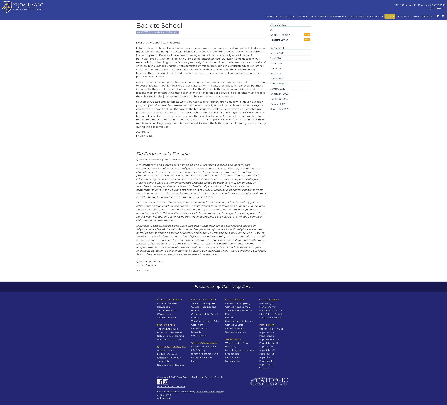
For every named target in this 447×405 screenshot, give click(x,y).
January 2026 (277, 88)
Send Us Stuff (164, 395)
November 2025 (279, 98)
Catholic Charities (166, 317)
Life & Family (198, 350)
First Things (266, 303)
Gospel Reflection (280, 34)
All (271, 29)
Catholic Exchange (235, 332)
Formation (337, 16)
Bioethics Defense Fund (204, 353)
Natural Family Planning (170, 335)
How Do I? (286, 16)
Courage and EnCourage (171, 364)
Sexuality (196, 332)
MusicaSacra (232, 353)
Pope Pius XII (266, 353)
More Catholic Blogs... (271, 317)
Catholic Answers (235, 328)
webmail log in (164, 398)
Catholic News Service (237, 306)
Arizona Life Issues (167, 328)
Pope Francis (266, 335)
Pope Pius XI (266, 357)
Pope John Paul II (268, 343)
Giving (390, 16)
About (301, 16)
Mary (194, 361)
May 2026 (275, 68)
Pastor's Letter (279, 39)
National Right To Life (169, 339)
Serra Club (163, 361)
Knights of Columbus (169, 357)
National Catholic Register (239, 321)
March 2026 (276, 78)
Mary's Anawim (268, 306)
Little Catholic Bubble (271, 314)
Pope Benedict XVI (269, 339)
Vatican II (264, 368)
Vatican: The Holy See (203, 303)
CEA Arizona (164, 314)
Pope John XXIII (268, 350)
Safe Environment (167, 310)
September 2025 (279, 109)
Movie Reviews (199, 335)
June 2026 (276, 63)
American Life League (169, 332)
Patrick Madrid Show (270, 310)
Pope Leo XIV (266, 332)
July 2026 (275, 58)
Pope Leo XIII (266, 364)
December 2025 (279, 93)
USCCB (229, 317)
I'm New (271, 16)
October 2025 (277, 104)
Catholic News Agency (237, 303)
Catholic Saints (199, 328)
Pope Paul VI (266, 346)
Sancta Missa (232, 361)
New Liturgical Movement (239, 350)
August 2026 (277, 53)
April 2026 (276, 73)
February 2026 (278, 83)
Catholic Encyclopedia (203, 346)
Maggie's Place (165, 350)
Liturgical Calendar (201, 357)
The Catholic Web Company (210, 391)
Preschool (374, 16)
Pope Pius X (266, 361)
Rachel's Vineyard (167, 354)
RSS (306, 35)
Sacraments (318, 16)
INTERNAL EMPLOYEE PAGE (171, 386)
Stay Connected (423, 16)
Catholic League (234, 324)
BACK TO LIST (144, 271)
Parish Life (356, 16)
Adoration (404, 16)
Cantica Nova (232, 357)
